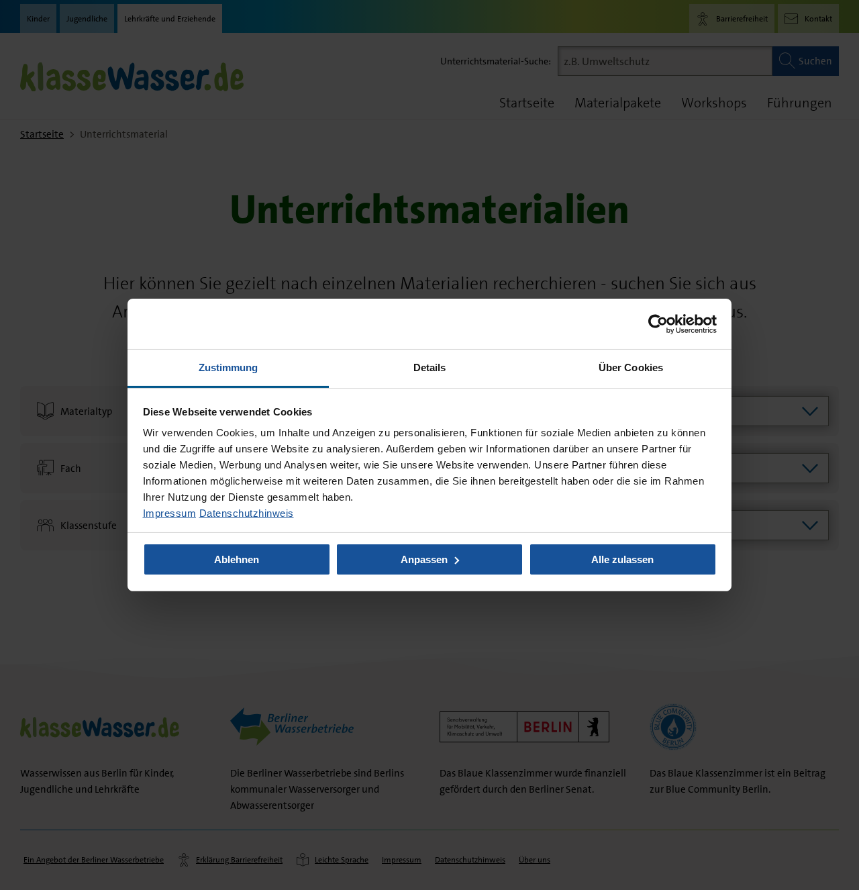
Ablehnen (236, 559)
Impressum (170, 513)
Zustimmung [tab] (228, 367)
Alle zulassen (622, 559)
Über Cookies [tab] (631, 367)
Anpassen (424, 559)
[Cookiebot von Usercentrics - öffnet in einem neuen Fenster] (658, 323)
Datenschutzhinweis (246, 513)
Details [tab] (429, 367)
